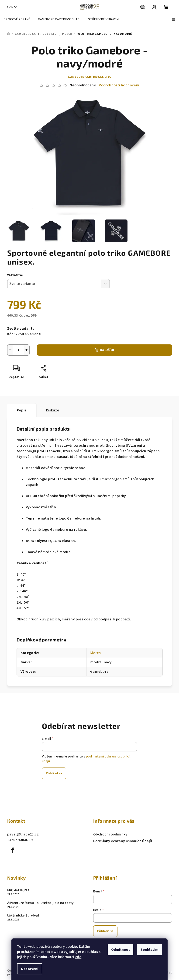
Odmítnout (120, 949)
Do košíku (107, 350)
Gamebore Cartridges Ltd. (89, 77)
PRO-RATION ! (18, 890)
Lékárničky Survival (23, 915)
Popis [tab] (22, 410)
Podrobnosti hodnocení (119, 85)
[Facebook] (12, 850)
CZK (10, 7)
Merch (95, 652)
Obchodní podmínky (110, 834)
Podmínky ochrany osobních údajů (122, 841)
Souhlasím (149, 949)
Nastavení (29, 968)
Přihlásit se (54, 773)
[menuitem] (17, 19)
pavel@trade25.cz (23, 834)
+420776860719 (20, 839)
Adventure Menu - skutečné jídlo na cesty (40, 902)
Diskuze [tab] (52, 410)
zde (78, 956)
